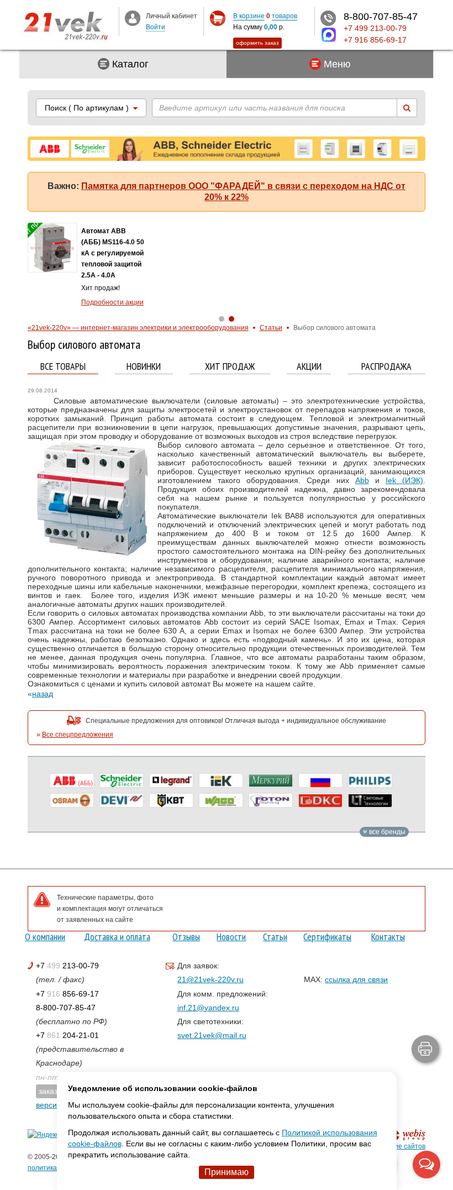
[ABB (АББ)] (72, 780)
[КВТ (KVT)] (171, 800)
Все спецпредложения (77, 734)
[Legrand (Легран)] (171, 780)
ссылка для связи (356, 979)
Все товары (63, 367)
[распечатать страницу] (425, 1049)
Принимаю (226, 1172)
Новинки (144, 367)
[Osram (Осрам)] (72, 800)
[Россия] (320, 780)
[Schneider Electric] (121, 780)
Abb (362, 480)
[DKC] (320, 800)
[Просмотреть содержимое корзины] (217, 19)
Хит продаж (230, 367)
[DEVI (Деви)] (121, 800)
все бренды (386, 832)
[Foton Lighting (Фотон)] (271, 800)
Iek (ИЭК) (404, 480)
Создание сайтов (398, 1146)
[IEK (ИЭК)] (221, 780)
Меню (336, 64)
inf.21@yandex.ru (208, 1007)
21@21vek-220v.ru (210, 979)
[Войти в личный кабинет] (132, 18)
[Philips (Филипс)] (370, 780)
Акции (309, 367)
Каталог (129, 64)
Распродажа (386, 367)
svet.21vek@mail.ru (211, 1035)
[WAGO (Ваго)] (221, 800)
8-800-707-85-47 (66, 1007)
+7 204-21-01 (67, 1035)
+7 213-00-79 (67, 965)
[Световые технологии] (370, 800)
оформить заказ (257, 43)
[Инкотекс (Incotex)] (271, 780)
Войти (155, 27)
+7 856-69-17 (67, 993)
